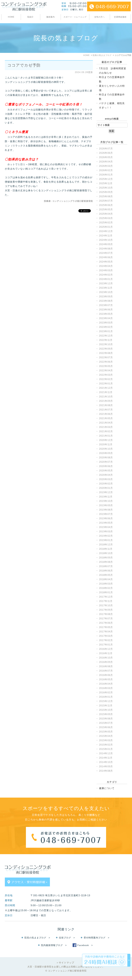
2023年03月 (106, 322)
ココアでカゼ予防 (24, 65)
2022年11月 (106, 340)
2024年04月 (106, 266)
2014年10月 (106, 762)
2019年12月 (106, 492)
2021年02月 (106, 431)
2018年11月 (106, 548)
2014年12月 (106, 753)
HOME (11, 17)
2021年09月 (106, 401)
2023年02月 (106, 327)
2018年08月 (106, 562)
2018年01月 (106, 592)
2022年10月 (106, 344)
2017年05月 (106, 627)
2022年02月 (106, 379)
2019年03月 (106, 531)
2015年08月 (106, 718)
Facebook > (85, 945)
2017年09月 (106, 609)
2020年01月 (106, 488)
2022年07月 (106, 357)
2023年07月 (106, 305)
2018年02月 (106, 588)
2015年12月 (106, 701)
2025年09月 (106, 192)
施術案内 (50, 17)
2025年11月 (106, 183)
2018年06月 (106, 570)
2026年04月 (106, 161)
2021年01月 (106, 435)
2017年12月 (106, 596)
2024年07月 (106, 253)
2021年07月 (106, 409)
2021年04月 (106, 422)
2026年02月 (106, 170)
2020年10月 (106, 448)
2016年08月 (106, 666)
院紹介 (30, 17)
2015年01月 (106, 749)
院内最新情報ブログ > (54, 945)
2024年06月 (106, 257)
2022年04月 (106, 370)
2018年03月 (106, 583)
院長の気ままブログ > (37, 937)
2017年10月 (106, 605)
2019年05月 (106, 522)
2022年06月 (106, 361)
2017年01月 (106, 644)
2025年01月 (106, 226)
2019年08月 (106, 509)
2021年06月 (106, 414)
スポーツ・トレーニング (75, 17)
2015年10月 (106, 709)
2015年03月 (106, 740)
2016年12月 (106, 649)
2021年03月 (106, 427)
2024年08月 (106, 248)
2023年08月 (106, 300)
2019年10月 (106, 501)
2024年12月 (106, 231)
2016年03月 (106, 688)
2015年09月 (106, 714)
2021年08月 (106, 405)
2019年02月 (106, 535)
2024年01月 (106, 279)
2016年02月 (106, 692)
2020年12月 (106, 440)
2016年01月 (106, 696)
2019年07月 (106, 514)
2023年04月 (106, 318)
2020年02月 (106, 483)
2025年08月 (106, 196)
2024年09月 (106, 244)
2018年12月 (106, 544)
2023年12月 (106, 283)
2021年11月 (106, 392)
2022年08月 (106, 353)
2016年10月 (106, 657)
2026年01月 (106, 174)
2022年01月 (106, 383)
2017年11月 (106, 601)
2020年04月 (106, 474)
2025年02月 (106, 222)
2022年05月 (106, 366)
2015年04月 (106, 736)
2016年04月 (106, 683)
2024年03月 (106, 270)
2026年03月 (106, 166)
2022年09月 (106, 348)
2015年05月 (106, 731)
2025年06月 (106, 205)
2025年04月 (106, 213)
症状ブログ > (67, 937)
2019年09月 (106, 505)
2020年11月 (106, 444)
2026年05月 (106, 157)
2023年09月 (106, 296)
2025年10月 (106, 187)
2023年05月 (106, 313)
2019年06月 (106, 518)
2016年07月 (106, 670)
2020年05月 (106, 470)
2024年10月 (106, 240)
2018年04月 (106, 579)
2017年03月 (106, 635)
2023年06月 (106, 309)
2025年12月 (106, 179)
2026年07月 (106, 148)
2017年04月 (106, 631)
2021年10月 (106, 396)
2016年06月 (106, 675)
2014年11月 (106, 757)
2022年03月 (106, 374)
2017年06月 (106, 622)
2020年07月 (106, 461)
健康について (106, 788)
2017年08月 (106, 614)
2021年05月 (106, 418)
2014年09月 (106, 766)
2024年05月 (106, 261)
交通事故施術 (120, 17)
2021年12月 (106, 387)
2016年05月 (106, 679)
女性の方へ (99, 17)
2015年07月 (106, 723)
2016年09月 (106, 662)
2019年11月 (106, 496)
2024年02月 (106, 274)
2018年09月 (106, 557)
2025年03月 (106, 218)
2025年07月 (106, 200)
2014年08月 (106, 770)
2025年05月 (106, 209)
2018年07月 (106, 566)
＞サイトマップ (65, 962)
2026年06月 (106, 152)
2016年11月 (106, 653)
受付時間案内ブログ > (96, 937)
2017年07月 (106, 618)
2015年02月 (106, 744)
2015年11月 (106, 705)
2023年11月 (106, 287)
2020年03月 (106, 479)
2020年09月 (106, 453)
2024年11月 (106, 235)
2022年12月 (106, 335)
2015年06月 (106, 727)
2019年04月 (106, 527)
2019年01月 (106, 540)
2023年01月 (106, 331)
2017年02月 (106, 640)
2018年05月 (106, 575)
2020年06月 (106, 466)
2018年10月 (106, 553)
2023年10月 (106, 292)
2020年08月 (106, 457)
